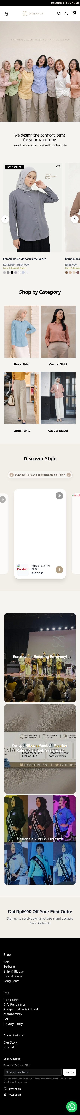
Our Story (10, 1042)
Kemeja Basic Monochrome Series (24, 259)
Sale (6, 962)
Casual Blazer (13, 976)
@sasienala (15, 1089)
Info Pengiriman (15, 1004)
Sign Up (70, 1072)
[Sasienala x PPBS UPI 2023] (40, 840)
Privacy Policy (13, 1024)
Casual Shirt (58, 364)
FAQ (6, 1019)
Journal (9, 1047)
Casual (53, 431)
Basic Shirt (22, 364)
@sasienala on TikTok (52, 474)
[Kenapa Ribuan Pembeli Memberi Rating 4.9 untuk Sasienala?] (40, 749)
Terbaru (9, 966)
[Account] (66, 13)
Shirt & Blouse (14, 971)
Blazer (63, 431)
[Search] (59, 13)
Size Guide (11, 1000)
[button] (6, 13)
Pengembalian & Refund (21, 1009)
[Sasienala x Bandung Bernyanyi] (40, 658)
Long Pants (21, 431)
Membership (13, 1014)
